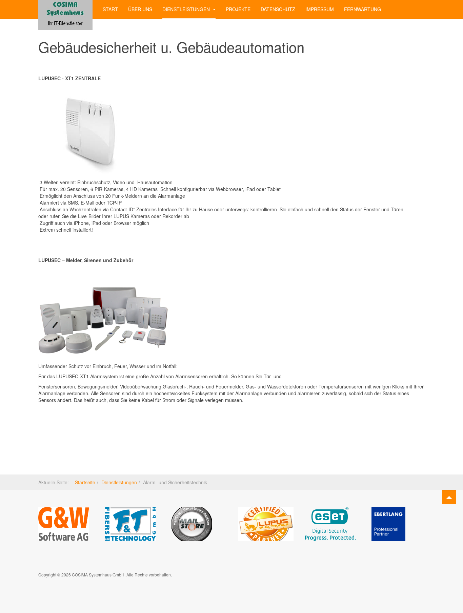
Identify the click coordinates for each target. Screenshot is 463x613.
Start (110, 9)
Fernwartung (362, 9)
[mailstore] (192, 523)
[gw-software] (63, 523)
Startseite (85, 482)
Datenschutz (278, 9)
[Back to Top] (449, 497)
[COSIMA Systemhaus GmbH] (65, 9)
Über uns (140, 9)
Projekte (238, 9)
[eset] (330, 523)
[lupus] (266, 523)
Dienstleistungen (186, 9)
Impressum (319, 9)
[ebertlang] (388, 523)
